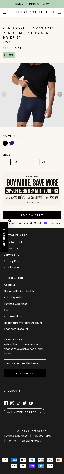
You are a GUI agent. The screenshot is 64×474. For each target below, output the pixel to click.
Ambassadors (13, 316)
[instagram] (12, 403)
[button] (59, 94)
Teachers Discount (16, 329)
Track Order (12, 267)
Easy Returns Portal (16, 242)
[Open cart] (59, 12)
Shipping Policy (13, 297)
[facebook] (6, 403)
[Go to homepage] (32, 12)
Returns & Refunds (16, 304)
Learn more (55, 223)
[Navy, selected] (11, 143)
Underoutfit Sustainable (19, 291)
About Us (10, 285)
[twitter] (25, 403)
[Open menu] (4, 12)
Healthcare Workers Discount (23, 323)
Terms (8, 310)
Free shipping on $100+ (32, 3)
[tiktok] (18, 403)
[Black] (5, 143)
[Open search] (53, 12)
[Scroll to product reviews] (32, 23)
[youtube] (31, 403)
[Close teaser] (9, 221)
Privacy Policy (13, 261)
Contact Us (11, 248)
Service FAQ (12, 255)
